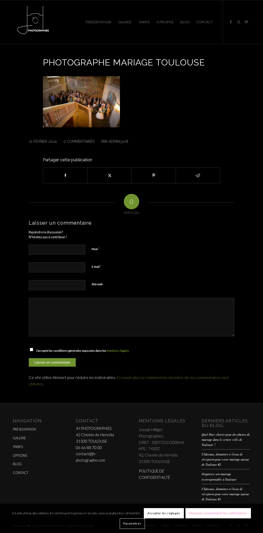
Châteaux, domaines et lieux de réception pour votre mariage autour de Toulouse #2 (225, 459)
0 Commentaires (79, 141)
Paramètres (132, 523)
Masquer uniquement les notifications (218, 513)
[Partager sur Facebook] (65, 175)
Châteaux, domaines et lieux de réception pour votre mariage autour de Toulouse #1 (225, 494)
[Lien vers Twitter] (238, 22)
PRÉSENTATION (24, 429)
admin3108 (118, 141)
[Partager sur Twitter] (110, 175)
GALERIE (19, 438)
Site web (97, 284)
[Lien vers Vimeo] (246, 22)
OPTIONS (20, 455)
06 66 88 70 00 (89, 447)
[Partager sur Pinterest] (154, 175)
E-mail (96, 266)
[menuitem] (98, 22)
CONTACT (21, 473)
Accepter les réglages (163, 513)
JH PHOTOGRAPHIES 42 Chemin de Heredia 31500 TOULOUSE (95, 434)
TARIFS (18, 447)
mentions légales (118, 350)
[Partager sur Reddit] (198, 175)
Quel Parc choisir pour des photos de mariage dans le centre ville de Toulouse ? (226, 439)
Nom (96, 249)
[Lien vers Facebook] (231, 22)
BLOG (17, 464)
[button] (81, 125)
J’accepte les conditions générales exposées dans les (82, 350)
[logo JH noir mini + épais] (33, 22)
